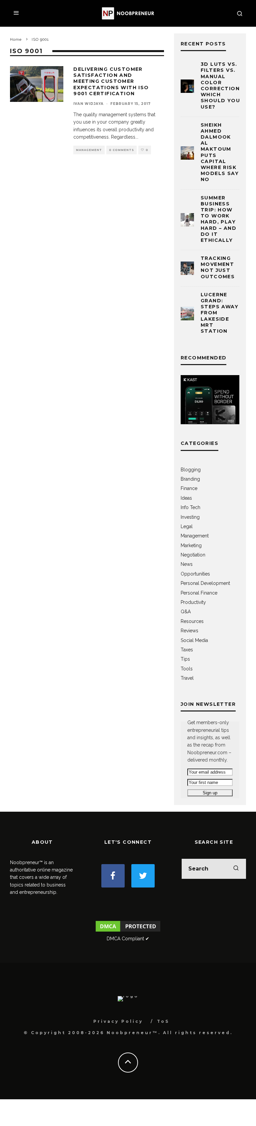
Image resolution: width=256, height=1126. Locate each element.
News (187, 564)
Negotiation (193, 554)
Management (89, 150)
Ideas (186, 498)
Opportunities (195, 574)
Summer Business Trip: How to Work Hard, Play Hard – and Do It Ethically (218, 219)
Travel (187, 678)
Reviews (189, 630)
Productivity (193, 602)
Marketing (191, 545)
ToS (163, 1021)
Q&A (186, 611)
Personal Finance (199, 593)
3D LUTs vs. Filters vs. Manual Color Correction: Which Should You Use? (221, 85)
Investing (190, 517)
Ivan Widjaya (88, 104)
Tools (187, 668)
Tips (185, 659)
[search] (236, 869)
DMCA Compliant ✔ (128, 938)
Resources (192, 621)
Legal (187, 526)
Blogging (191, 469)
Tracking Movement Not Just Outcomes (218, 267)
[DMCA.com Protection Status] (127, 931)
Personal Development (205, 583)
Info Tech (190, 507)
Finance (189, 488)
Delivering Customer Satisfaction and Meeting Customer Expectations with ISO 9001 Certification (111, 81)
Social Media (194, 640)
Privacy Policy (118, 1021)
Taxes (187, 649)
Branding (190, 479)
